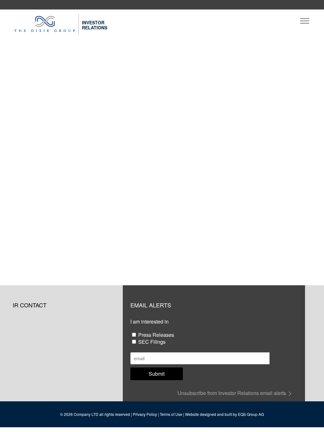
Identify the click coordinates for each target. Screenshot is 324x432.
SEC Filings (151, 341)
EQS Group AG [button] (251, 414)
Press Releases (156, 334)
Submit (157, 373)
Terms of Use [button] (171, 414)
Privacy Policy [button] (145, 414)
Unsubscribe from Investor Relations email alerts (232, 393)
